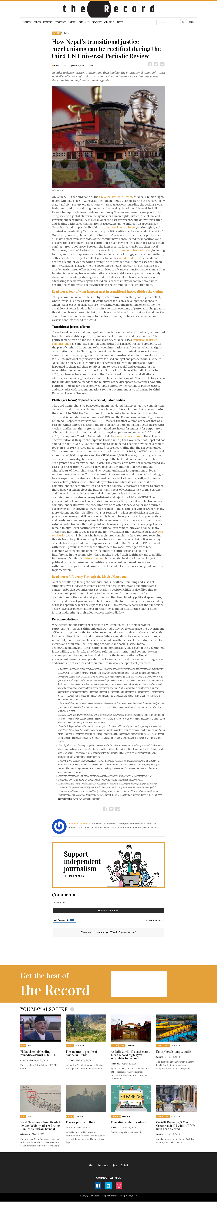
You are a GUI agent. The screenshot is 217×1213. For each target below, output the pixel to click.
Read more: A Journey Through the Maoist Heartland (89, 576)
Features (37, 22)
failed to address (129, 258)
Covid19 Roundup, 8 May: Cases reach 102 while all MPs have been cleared (175, 1126)
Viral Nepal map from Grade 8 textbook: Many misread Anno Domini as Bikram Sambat (40, 1126)
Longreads (47, 22)
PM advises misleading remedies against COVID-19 (38, 1053)
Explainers (26, 22)
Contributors (104, 1165)
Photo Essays (83, 22)
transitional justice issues (119, 227)
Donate (120, 22)
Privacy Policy (131, 1195)
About (92, 1165)
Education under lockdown (128, 1122)
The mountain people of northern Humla (81, 1053)
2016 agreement (94, 558)
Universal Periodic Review (116, 197)
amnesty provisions (127, 436)
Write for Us (109, 22)
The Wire (70, 1045)
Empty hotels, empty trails (173, 1051)
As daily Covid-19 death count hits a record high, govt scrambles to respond (130, 1055)
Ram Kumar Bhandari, (62, 65)
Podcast (71, 22)
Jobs (115, 1165)
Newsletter (97, 22)
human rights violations (135, 250)
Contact (124, 1165)
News (23, 1045)
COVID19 (115, 1045)
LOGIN (191, 22)
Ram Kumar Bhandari (79, 823)
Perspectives (60, 22)
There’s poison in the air (82, 1122)
